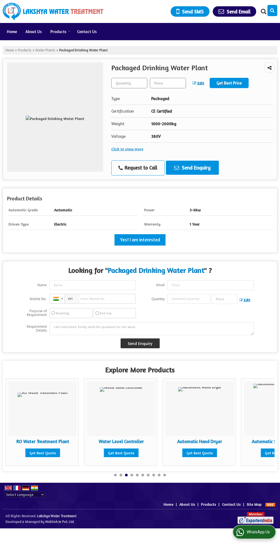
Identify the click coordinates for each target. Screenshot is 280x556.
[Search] (272, 10)
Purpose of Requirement (37, 313)
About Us (33, 31)
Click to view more (127, 149)
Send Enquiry (195, 168)
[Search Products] (262, 11)
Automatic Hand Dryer (199, 441)
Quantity (158, 299)
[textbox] (168, 83)
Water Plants (45, 50)
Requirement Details (37, 328)
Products (58, 31)
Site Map (254, 504)
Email (160, 285)
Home (12, 31)
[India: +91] (57, 299)
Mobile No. (38, 299)
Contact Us (87, 31)
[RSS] (270, 504)
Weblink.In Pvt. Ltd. (59, 522)
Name (42, 285)
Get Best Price (229, 83)
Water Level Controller (121, 441)
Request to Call (140, 168)
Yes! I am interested (140, 239)
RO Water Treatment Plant (42, 441)
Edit (200, 83)
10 (164, 475)
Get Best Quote (43, 452)
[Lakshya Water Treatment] (53, 11)
